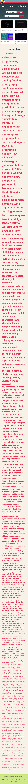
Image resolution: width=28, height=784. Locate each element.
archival (18, 767)
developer (14, 523)
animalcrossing (10, 752)
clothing (11, 425)
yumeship (12, 646)
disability (8, 745)
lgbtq (16, 319)
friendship (15, 686)
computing (15, 637)
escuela (20, 648)
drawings (21, 519)
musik (18, 758)
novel (14, 631)
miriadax (11, 753)
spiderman (15, 719)
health (11, 248)
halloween (20, 681)
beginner (23, 761)
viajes (9, 742)
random (20, 200)
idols (3, 744)
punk (17, 269)
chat (18, 436)
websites (13, 450)
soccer (5, 403)
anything (19, 453)
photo (15, 491)
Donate (9, 779)
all (20, 483)
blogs (21, 386)
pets (21, 400)
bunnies (12, 578)
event (17, 657)
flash (18, 653)
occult (18, 470)
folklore (17, 713)
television (6, 486)
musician (8, 764)
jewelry (14, 604)
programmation (5, 727)
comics (6, 88)
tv (20, 227)
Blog (16, 779)
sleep (4, 475)
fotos (3, 747)
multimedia (5, 651)
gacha (23, 699)
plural (7, 682)
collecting (6, 494)
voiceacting (4, 710)
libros (13, 486)
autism (21, 481)
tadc (21, 758)
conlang (7, 719)
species (19, 727)
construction (5, 646)
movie (4, 420)
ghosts (13, 709)
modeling (8, 672)
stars (3, 578)
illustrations (21, 718)
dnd (9, 306)
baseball (14, 648)
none (14, 606)
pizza (17, 553)
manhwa (5, 621)
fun (18, 126)
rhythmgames (9, 733)
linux (5, 215)
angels (13, 675)
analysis (11, 682)
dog (22, 538)
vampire (11, 722)
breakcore (12, 589)
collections (7, 753)
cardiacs (4, 30)
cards (11, 712)
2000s (18, 169)
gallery (12, 551)
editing (5, 316)
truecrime (19, 669)
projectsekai (14, 769)
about (20, 450)
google (15, 744)
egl (14, 682)
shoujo (21, 729)
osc (19, 546)
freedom (23, 675)
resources (13, 546)
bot (10, 725)
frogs (24, 695)
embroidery (9, 749)
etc (15, 258)
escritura (17, 721)
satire (18, 738)
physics (20, 442)
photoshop (7, 769)
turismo (15, 692)
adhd (8, 736)
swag (22, 585)
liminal (3, 705)
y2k (16, 203)
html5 (10, 475)
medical (23, 665)
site (12, 461)
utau (8, 593)
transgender (6, 501)
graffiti (11, 698)
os (18, 729)
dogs (9, 196)
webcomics (8, 367)
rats (18, 692)
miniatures (19, 764)
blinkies (5, 447)
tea (3, 631)
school (6, 173)
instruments (4, 750)
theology (18, 696)
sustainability (4, 696)
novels (16, 560)
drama (8, 667)
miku (13, 659)
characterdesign (7, 565)
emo (4, 238)
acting (16, 629)
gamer (22, 653)
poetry (6, 111)
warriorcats (5, 659)
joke (23, 753)
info (3, 456)
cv (11, 702)
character (4, 718)
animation (18, 88)
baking (14, 262)
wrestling (21, 591)
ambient (11, 692)
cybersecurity (19, 456)
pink (15, 184)
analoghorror (8, 705)
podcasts (14, 673)
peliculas (11, 516)
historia (22, 627)
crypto (20, 467)
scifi (13, 265)
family (4, 533)
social (4, 395)
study (5, 374)
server (19, 719)
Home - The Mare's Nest (6, 29)
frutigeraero (17, 472)
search (17, 682)
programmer (12, 649)
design (6, 92)
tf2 (18, 598)
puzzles (17, 531)
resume (9, 504)
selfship (3, 719)
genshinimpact (11, 704)
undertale (6, 417)
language (12, 422)
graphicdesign (9, 313)
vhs (20, 675)
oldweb (20, 406)
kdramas (9, 701)
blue (13, 608)
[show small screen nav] (26, 1)
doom (17, 651)
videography (11, 644)
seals (8, 718)
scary (23, 686)
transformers (20, 623)
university (4, 707)
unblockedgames (10, 744)
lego (8, 657)
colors (10, 678)
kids (11, 719)
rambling (23, 752)
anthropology (5, 690)
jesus (12, 633)
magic (18, 420)
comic (5, 203)
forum (11, 662)
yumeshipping (4, 742)
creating (3, 709)
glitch (16, 707)
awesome (9, 623)
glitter (3, 729)
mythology (19, 551)
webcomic (8, 234)
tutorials (3, 715)
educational (15, 619)
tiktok (15, 665)
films (17, 230)
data (8, 576)
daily (23, 727)
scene (5, 353)
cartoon (10, 519)
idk (4, 196)
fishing (16, 676)
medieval (12, 684)
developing (3, 762)
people (3, 667)
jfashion (5, 563)
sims (15, 739)
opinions (3, 766)
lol (24, 583)
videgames (21, 762)
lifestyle (18, 309)
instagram (19, 735)
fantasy (6, 188)
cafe (9, 633)
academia (4, 681)
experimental (13, 445)
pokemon (7, 176)
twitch (4, 593)
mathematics (13, 543)
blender (10, 560)
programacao (8, 687)
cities (21, 766)
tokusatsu (14, 767)
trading (4, 657)
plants (14, 326)
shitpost (16, 727)
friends (15, 323)
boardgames (6, 600)
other (9, 483)
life (15, 165)
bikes (9, 727)
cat (12, 269)
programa (18, 689)
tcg (24, 762)
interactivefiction (15, 752)
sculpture (15, 681)
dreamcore (6, 558)
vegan (3, 752)
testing (13, 447)
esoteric (8, 715)
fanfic (15, 509)
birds (4, 453)
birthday (5, 528)
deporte (8, 635)
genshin (13, 494)
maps (16, 670)
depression (18, 699)
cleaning (21, 679)
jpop (9, 629)
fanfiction (7, 245)
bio (24, 533)
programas (4, 676)
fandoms (6, 411)
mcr (17, 640)
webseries (21, 690)
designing (8, 613)
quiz (10, 730)
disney (20, 733)
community (15, 353)
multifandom (15, 753)
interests (13, 481)
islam (22, 749)
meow (4, 574)
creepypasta (6, 526)
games (14, 65)
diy (15, 272)
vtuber (11, 395)
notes (13, 713)
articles (9, 724)
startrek (3, 725)
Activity (5, 9)
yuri (8, 514)
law (7, 578)
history (6, 115)
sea (20, 769)
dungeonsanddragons (13, 756)
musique (8, 739)
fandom (6, 223)
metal (21, 313)
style (7, 572)
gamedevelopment (10, 478)
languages (19, 357)
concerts (17, 709)
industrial (21, 739)
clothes (6, 336)
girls (19, 633)
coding (16, 99)
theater (17, 627)
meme (18, 521)
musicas (9, 713)
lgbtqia (4, 662)
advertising (11, 750)
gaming (6, 80)
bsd (20, 673)
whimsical (6, 747)
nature (6, 134)
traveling (10, 570)
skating (7, 642)
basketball (19, 395)
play (8, 721)
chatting (18, 665)
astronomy (17, 439)
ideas (13, 670)
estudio (11, 718)
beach (17, 747)
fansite (19, 576)
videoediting (11, 655)
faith (7, 762)
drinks (14, 766)
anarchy (21, 713)
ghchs (12, 553)
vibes (9, 732)
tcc (2, 673)
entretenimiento (6, 758)
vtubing (19, 745)
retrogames (14, 695)
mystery (5, 531)
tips (9, 762)
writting (14, 678)
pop (8, 637)
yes (12, 665)
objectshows (16, 574)
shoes (17, 679)
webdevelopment (15, 536)
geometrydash (22, 756)
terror (9, 689)
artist (13, 292)
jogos (4, 511)
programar (12, 657)
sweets (21, 730)
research (6, 461)
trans (12, 316)
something (10, 755)
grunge (12, 615)
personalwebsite (9, 442)
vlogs (15, 718)
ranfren (3, 769)
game (5, 96)
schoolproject (16, 702)
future (17, 742)
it (11, 400)
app (15, 519)
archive (19, 285)
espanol (22, 750)
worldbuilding (10, 227)
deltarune (7, 363)
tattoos (8, 665)
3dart (16, 710)
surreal (9, 696)
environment (21, 635)
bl (11, 574)
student (4, 619)
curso (23, 698)
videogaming (5, 689)
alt (11, 576)
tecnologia (6, 472)
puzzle (20, 494)
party (23, 742)
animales (4, 655)
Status (23, 779)
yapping (13, 689)
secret (11, 767)
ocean (14, 563)
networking (13, 699)
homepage (4, 679)
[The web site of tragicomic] (21, 36)
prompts (3, 767)
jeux (16, 755)
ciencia (11, 759)
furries (12, 470)
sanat (24, 725)
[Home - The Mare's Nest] (7, 24)
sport (5, 309)
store (16, 633)
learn (8, 681)
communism (6, 591)
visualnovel (8, 675)
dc (8, 661)
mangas (9, 673)
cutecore (19, 252)
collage (4, 604)
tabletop (18, 667)
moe (16, 735)
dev (9, 619)
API (19, 779)
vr (11, 499)
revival (20, 738)
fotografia (19, 589)
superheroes (4, 716)
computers (8, 180)
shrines (15, 712)
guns (22, 719)
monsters (4, 669)
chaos (7, 730)
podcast (12, 602)
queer (21, 215)
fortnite (5, 556)
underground (21, 732)
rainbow (22, 755)
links (22, 553)
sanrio (19, 306)
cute (13, 111)
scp (5, 744)
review (3, 722)
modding (20, 528)
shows (5, 279)
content (21, 721)
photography (10, 84)
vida (24, 678)
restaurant (21, 676)
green (15, 662)
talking (19, 707)
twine (15, 635)
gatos (4, 445)
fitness (12, 436)
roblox (19, 130)
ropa (22, 667)
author (5, 673)
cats (13, 72)
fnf (9, 556)
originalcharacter (16, 736)
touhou (5, 543)
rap (14, 521)
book (22, 425)
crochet (21, 265)
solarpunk (8, 735)
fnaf (19, 392)
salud (3, 664)
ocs (22, 107)
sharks (12, 627)
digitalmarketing (5, 692)
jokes (8, 767)
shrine (13, 585)
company (14, 724)
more (16, 745)
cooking (7, 211)
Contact (16, 781)
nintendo (6, 433)
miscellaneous (17, 762)
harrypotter (13, 701)
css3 (2, 756)
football (19, 275)
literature (7, 123)
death (19, 606)
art (7, 42)
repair (14, 755)
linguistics (6, 499)
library (10, 693)
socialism (19, 664)
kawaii (6, 219)
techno (14, 664)
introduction (7, 548)
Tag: (3, 15)
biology (5, 406)
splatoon (21, 523)
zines (19, 350)
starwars (4, 637)
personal (7, 69)
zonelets (14, 591)
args (5, 631)
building (21, 702)
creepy (20, 646)
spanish (18, 572)
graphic (4, 606)
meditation (4, 735)
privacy (9, 587)
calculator (4, 739)
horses (8, 640)
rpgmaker (12, 715)
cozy (18, 621)
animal (9, 729)
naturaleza (12, 762)
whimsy (5, 536)
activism (18, 595)
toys (10, 509)
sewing (20, 340)
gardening (8, 200)
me (23, 299)
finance (5, 481)
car (16, 615)
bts (3, 613)
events (21, 491)
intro (10, 521)
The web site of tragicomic (20, 41)
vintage (14, 380)
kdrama (20, 670)
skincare (4, 661)
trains (14, 638)
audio (4, 576)
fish (11, 491)
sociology (4, 670)
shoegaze (19, 722)
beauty (16, 377)
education (8, 130)
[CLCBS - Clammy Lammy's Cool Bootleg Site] (21, 24)
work (18, 489)
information (7, 431)
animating (18, 741)
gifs (8, 574)
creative (11, 420)
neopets (15, 758)
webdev (10, 631)
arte (22, 92)
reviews (13, 374)
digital (19, 447)
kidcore (20, 686)
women (13, 693)
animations (15, 514)
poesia (8, 699)
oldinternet (4, 736)
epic (11, 664)
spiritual (7, 756)
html (10, 146)
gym (13, 506)
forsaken (23, 724)
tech (4, 146)
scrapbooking (5, 693)
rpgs (9, 604)
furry (16, 107)
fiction (11, 252)
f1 (19, 629)
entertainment (9, 346)
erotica (3, 712)
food (16, 69)
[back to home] (2, 2)
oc (11, 203)
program (16, 299)
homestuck (8, 282)
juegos (5, 450)
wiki (9, 506)
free (23, 521)
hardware (22, 659)
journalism (11, 533)
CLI (12, 779)
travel (15, 153)
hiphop (18, 580)
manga (6, 103)
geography (15, 600)
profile (15, 483)
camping (17, 725)
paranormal (15, 583)
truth (21, 715)
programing (9, 150)
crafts (19, 207)
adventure (15, 556)
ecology (4, 648)
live (10, 30)
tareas (23, 769)
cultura (8, 669)
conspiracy (10, 686)
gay (3, 389)
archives (17, 715)
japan (4, 422)
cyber (7, 649)
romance (5, 491)
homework (18, 698)
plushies (5, 589)
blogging (16, 173)
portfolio (7, 107)
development (9, 350)
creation (20, 687)
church (10, 736)
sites (3, 699)
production (12, 598)
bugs (4, 458)
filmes (13, 611)
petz (15, 698)
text (17, 687)
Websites (7, 6)
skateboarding (17, 511)
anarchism (5, 625)
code (10, 343)
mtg (6, 721)
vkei (3, 572)
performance (12, 721)
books (15, 76)
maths (15, 623)
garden (8, 702)
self (11, 766)
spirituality (19, 389)
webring (5, 764)
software (6, 299)
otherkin (20, 678)
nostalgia (16, 219)
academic (10, 710)
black (24, 747)
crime (12, 742)
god (9, 627)
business (17, 245)
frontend (8, 759)
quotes (8, 707)
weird (20, 374)
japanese (14, 464)
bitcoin (23, 662)
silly (17, 255)
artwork (3, 675)
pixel (17, 578)
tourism (7, 684)
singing (5, 436)
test (14, 241)
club (15, 764)
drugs (16, 704)
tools (7, 617)
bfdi (21, 583)
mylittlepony (17, 716)
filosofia (11, 739)
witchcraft (15, 458)
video (19, 192)
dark (14, 576)
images (13, 640)
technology (18, 115)
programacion (10, 138)
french (13, 716)
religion (6, 326)
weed (17, 661)
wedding (16, 684)
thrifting (9, 679)
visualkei (15, 750)
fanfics (3, 713)
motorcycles (15, 759)
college (4, 640)
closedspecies (15, 705)
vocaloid (6, 241)
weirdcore (15, 411)
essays (16, 499)
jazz (12, 635)
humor (16, 548)
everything (7, 357)
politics (6, 153)
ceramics (19, 701)
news (5, 248)
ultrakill (12, 727)
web (11, 169)
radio (20, 433)
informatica (7, 428)
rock (13, 340)
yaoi (16, 461)
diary (17, 176)
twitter (7, 750)
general (3, 695)
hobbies (13, 392)
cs (13, 733)
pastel (18, 638)
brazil (3, 687)
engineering (19, 363)
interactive (16, 538)
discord (16, 414)
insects (22, 655)
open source (11, 776)
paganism (4, 745)
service (20, 684)
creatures (3, 753)
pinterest (5, 598)
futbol (21, 499)
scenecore (10, 595)
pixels (13, 541)
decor (21, 725)
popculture (6, 541)
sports (14, 134)
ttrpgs (15, 431)
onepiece (8, 712)
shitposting (7, 698)
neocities (15, 729)
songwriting (10, 738)
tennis (16, 690)
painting (6, 265)
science (6, 142)
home (18, 585)
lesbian (19, 617)
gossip (20, 752)
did (5, 699)
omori (14, 621)
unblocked (5, 644)
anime (5, 65)
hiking (18, 516)
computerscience (6, 653)
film (14, 119)
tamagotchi (4, 755)
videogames (13, 42)
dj (19, 640)
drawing (14, 96)
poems (12, 489)
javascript (7, 377)
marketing (14, 296)
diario (16, 761)
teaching (5, 546)
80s (3, 633)
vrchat (20, 742)
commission (22, 736)
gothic (4, 506)
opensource (13, 667)
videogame (18, 142)
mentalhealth (17, 501)
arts (4, 255)
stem (9, 747)
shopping (21, 422)
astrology (16, 504)
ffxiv (12, 593)
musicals (5, 553)
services (9, 648)
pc (21, 638)
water (23, 701)
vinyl (3, 733)
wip (8, 458)
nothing (10, 453)
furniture (12, 707)
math (18, 248)
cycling (23, 707)
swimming (7, 664)
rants (3, 698)
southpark (22, 661)
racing (3, 684)
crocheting (4, 702)
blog (19, 72)
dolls (4, 483)
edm (18, 673)
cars (10, 238)
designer (21, 759)
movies (6, 76)
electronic (4, 627)
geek (12, 729)
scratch (18, 631)
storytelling (7, 397)
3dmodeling (17, 613)
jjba (7, 709)
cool (4, 333)
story (4, 343)
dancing (5, 509)
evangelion (13, 745)
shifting (6, 761)
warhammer (4, 759)
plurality (12, 642)
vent (10, 621)
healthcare (4, 678)
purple (13, 676)
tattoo (19, 704)
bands (17, 675)
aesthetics (7, 370)
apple (5, 733)
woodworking (18, 766)
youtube (7, 184)
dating (7, 755)
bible (24, 681)
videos (11, 207)
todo (3, 738)
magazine (4, 701)
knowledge (4, 686)
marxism (5, 749)
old (11, 637)
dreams (22, 496)
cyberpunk (6, 384)
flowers (13, 406)
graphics (6, 275)
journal (16, 223)
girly (6, 638)
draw (3, 638)
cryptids (21, 709)
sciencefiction (19, 693)
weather (19, 662)
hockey (9, 676)
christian (14, 687)
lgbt (4, 306)
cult (2, 758)
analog (3, 672)
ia (11, 732)
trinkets (17, 655)
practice (14, 722)
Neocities (6, 776)
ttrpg (4, 360)
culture (10, 255)
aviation (22, 696)
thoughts (6, 400)
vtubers (10, 638)
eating (20, 682)
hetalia (20, 705)
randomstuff (19, 744)
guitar (19, 330)
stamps (5, 516)
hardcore (13, 679)
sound (12, 669)
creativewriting (15, 732)
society (23, 710)
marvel (18, 506)
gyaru (4, 519)
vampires (5, 489)
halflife (9, 766)
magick (18, 756)
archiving (21, 767)
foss (13, 710)
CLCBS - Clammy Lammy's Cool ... (21, 29)
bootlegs (21, 30)
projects (5, 467)
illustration (8, 192)
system (15, 496)
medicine (5, 523)
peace (6, 766)
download (18, 769)
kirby (11, 681)
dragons (5, 551)
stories (21, 258)
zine (23, 546)
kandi (7, 662)
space (19, 241)
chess (11, 531)
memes (13, 215)
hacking (5, 392)
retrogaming (19, 644)
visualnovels (7, 496)
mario (3, 635)
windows (15, 526)
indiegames (6, 583)
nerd (10, 659)
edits (6, 767)
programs (7, 722)
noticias (16, 733)
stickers (18, 625)
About (3, 779)
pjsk (23, 572)
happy (13, 764)
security (19, 570)
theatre (13, 467)
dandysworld (4, 724)
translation (19, 649)
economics (13, 672)
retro (5, 169)
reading (15, 103)
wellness (14, 696)
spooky (6, 752)
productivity (13, 761)
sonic (13, 336)
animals (6, 119)
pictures (22, 600)
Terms (11, 781)
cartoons (17, 188)
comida (6, 289)
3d (13, 275)
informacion (14, 730)
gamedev (7, 165)
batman (3, 721)
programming (10, 61)
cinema (6, 269)
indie (11, 309)
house (12, 747)
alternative (17, 428)
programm (20, 753)
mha (22, 745)
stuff (4, 252)
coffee (15, 400)
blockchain (8, 725)
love (20, 165)
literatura (13, 617)
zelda (14, 747)
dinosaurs (5, 615)
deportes (22, 565)
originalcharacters (10, 386)
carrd (13, 558)
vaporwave (7, 439)
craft (13, 580)
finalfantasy (11, 758)
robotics (20, 604)
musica (6, 99)
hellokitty (21, 615)
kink (4, 756)
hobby (18, 558)
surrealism (4, 665)
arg (4, 207)
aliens (4, 514)
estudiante (20, 695)
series (5, 272)
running (15, 587)
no (15, 570)
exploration (19, 750)
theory (9, 716)
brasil (10, 606)
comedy (18, 370)
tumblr (22, 651)
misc (22, 631)
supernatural (12, 651)
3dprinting (12, 661)
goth (12, 279)
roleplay (6, 340)
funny (5, 330)
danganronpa (6, 580)
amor (10, 567)
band (21, 464)
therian (17, 659)
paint (10, 769)
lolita (6, 633)
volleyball (5, 602)
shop (4, 425)
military (14, 738)
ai (20, 203)
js (7, 678)
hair (9, 690)
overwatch (20, 747)
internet (17, 211)
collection (17, 642)
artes (3, 649)
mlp (17, 425)
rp (10, 563)
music (8, 30)
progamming (6, 608)
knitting (20, 486)
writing (6, 72)
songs (4, 595)
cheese (19, 755)
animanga (21, 672)
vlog (3, 617)
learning (18, 238)
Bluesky (21, 776)
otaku (7, 695)
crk (11, 724)
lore (11, 414)
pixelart (6, 292)
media (18, 234)
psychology (8, 285)
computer (6, 409)
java (15, 669)
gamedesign (6, 538)
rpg (20, 326)
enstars (12, 690)
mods (22, 704)
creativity (17, 302)
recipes (12, 572)
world (17, 672)
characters (7, 319)
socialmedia (6, 611)
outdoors (18, 608)
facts (2, 749)
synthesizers (7, 741)
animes (5, 470)
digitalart (6, 302)
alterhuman (4, 704)
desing (13, 749)
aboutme (6, 323)
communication (5, 732)
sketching (9, 670)
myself (4, 570)
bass (16, 749)
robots (19, 541)
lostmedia (4, 730)
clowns (23, 633)
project (5, 414)
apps (9, 511)
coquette (12, 528)
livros (12, 629)
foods (4, 587)
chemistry (4, 629)
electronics (14, 360)
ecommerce (11, 625)
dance (5, 296)
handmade (19, 724)
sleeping (17, 475)
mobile (19, 710)
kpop (20, 111)
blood (18, 739)
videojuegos (9, 161)
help (16, 646)
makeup (21, 292)
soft (6, 713)
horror (15, 92)
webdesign (18, 397)
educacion (13, 403)
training (5, 738)
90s (11, 272)
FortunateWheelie (5, 41)
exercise (19, 749)
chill (17, 678)
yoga (3, 642)
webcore (10, 389)
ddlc (23, 766)
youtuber (12, 735)
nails (10, 695)
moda (21, 417)
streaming (12, 333)
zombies (19, 761)
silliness (3, 761)
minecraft (7, 157)
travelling (19, 611)
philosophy (8, 126)
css (13, 306)
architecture (16, 409)
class (3, 741)
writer (10, 709)
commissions (18, 289)
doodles (13, 725)
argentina (22, 764)
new (14, 742)
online (16, 565)
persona (14, 653)
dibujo (6, 729)
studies (9, 761)
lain (19, 509)
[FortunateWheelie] (7, 36)
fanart (12, 330)
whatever (23, 640)
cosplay (14, 417)
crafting (14, 433)
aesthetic (7, 230)
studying (5, 567)
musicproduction (21, 712)
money (9, 456)
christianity (6, 585)
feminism (18, 593)
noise (21, 587)
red (18, 759)
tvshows (5, 464)
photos (5, 380)
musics (18, 730)
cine (14, 567)
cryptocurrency (13, 741)
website (6, 262)
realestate (22, 637)
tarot (4, 504)
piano (4, 560)
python (19, 533)
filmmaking (20, 602)
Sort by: (4, 12)
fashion (16, 80)
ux (17, 718)
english (5, 521)
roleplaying (21, 567)
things (4, 623)
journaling (7, 258)
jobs (2, 764)
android (23, 629)
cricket (3, 682)
